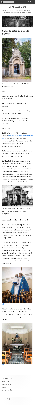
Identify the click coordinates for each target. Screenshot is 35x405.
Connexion (5, 399)
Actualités (7, 390)
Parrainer (6, 384)
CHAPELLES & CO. (17, 6)
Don (4, 387)
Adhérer (5, 381)
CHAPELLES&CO (8, 379)
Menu (31, 2)
